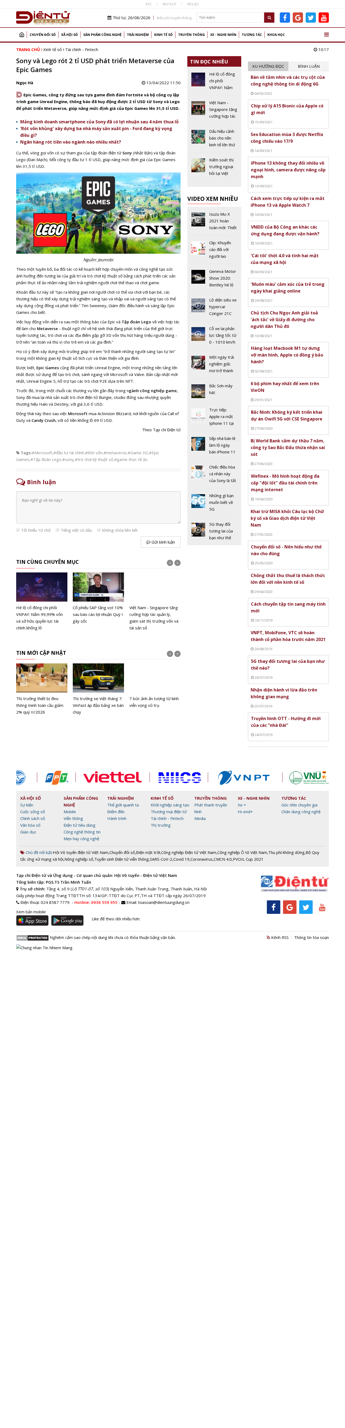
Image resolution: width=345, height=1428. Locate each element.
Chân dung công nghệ (300, 811)
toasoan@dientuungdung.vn (163, 902)
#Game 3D (138, 452)
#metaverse (115, 452)
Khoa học (276, 34)
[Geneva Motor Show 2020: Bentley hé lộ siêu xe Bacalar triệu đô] (214, 280)
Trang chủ (21, 34)
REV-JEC (193, 4)
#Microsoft (42, 452)
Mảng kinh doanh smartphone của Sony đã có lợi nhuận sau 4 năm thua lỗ (99, 122)
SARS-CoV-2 (161, 859)
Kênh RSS (279, 937)
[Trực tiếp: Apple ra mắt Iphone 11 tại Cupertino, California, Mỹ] (214, 418)
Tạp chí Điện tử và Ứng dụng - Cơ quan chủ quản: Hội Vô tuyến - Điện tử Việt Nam (96, 875)
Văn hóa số (30, 825)
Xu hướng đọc (268, 66)
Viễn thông (73, 818)
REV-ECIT (170, 4)
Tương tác (252, 34)
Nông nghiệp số (78, 859)
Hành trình (116, 818)
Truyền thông (191, 34)
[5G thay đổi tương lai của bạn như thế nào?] (214, 531)
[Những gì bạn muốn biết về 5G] (214, 504)
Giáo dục (28, 832)
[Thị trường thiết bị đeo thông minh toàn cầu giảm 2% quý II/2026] (41, 689)
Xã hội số (69, 34)
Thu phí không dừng (286, 852)
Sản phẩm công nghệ (102, 34)
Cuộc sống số (32, 811)
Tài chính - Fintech (81, 49)
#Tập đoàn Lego (45, 459)
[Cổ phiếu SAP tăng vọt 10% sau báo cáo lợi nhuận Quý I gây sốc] (98, 598)
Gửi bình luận (162, 542)
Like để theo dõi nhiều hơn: (116, 918)
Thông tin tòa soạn (311, 937)
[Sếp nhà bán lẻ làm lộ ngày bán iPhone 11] (214, 447)
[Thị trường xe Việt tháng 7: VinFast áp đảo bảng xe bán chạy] (98, 689)
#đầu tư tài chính (68, 452)
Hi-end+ (245, 811)
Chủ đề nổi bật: (39, 852)
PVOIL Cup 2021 (248, 859)
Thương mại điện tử (169, 811)
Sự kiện (26, 805)
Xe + (242, 805)
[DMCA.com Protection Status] (32, 937)
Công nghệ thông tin (82, 832)
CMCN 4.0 (223, 859)
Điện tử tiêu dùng (79, 825)
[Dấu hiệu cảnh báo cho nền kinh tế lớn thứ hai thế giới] (214, 140)
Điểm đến (116, 811)
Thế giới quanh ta (123, 805)
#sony (68, 459)
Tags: (26, 452)
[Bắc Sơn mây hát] (214, 392)
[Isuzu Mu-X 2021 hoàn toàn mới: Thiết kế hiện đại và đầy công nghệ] (214, 223)
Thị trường (161, 825)
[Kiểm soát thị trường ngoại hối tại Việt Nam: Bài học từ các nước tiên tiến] (214, 169)
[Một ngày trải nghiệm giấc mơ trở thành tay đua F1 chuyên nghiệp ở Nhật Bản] (214, 366)
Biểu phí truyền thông (174, 17)
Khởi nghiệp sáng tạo (170, 805)
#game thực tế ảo (130, 459)
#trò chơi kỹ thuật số (94, 459)
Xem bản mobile (31, 911)
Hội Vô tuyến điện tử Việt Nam (80, 852)
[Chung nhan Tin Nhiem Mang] (44, 947)
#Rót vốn (93, 452)
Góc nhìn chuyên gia (299, 805)
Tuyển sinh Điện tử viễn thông (121, 859)
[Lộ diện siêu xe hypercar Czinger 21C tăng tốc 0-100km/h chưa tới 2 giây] (214, 309)
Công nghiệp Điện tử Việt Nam (188, 852)
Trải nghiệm (138, 34)
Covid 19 (181, 859)
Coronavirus (202, 859)
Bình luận (309, 66)
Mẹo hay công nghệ (81, 838)
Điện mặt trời (148, 852)
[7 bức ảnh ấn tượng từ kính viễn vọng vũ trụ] (155, 686)
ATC (149, 4)
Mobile (70, 811)
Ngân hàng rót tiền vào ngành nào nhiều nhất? (70, 142)
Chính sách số (32, 818)
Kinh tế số (163, 34)
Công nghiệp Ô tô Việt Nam (242, 852)
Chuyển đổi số (43, 34)
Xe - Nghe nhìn (223, 34)
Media (200, 818)
